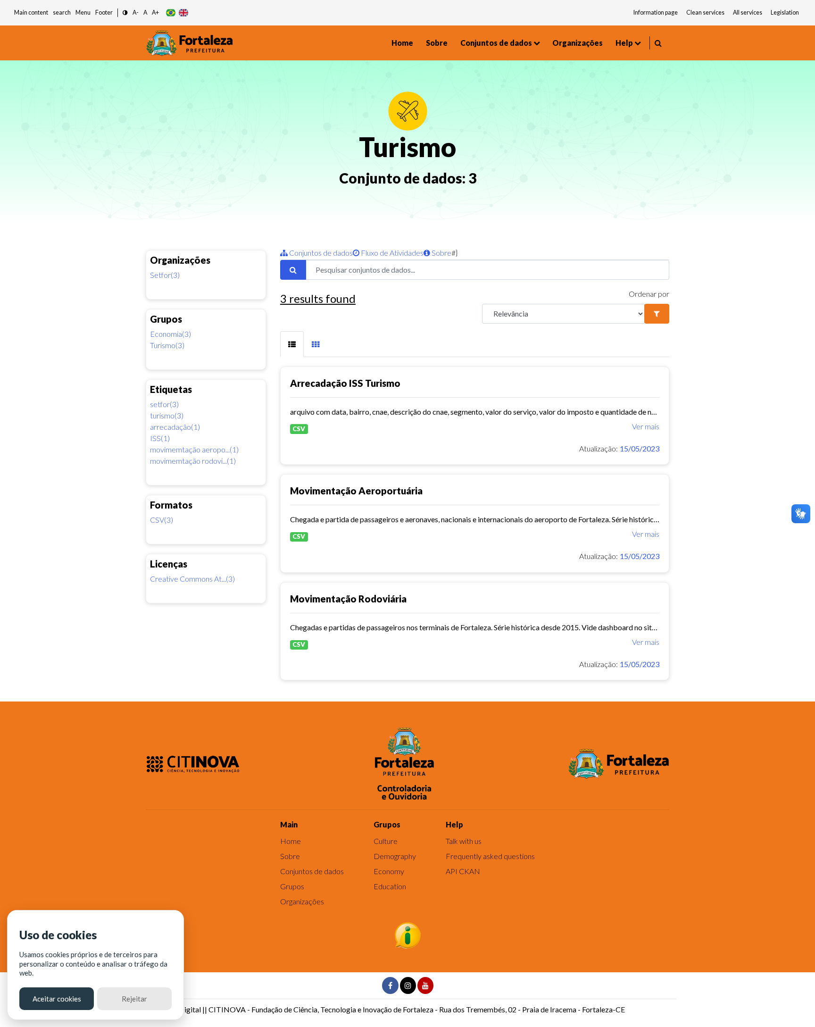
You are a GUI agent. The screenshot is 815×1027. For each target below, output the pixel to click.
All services (747, 12)
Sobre (437, 42)
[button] (125, 12)
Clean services (705, 12)
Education (390, 886)
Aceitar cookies (57, 998)
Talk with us (464, 840)
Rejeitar (134, 998)
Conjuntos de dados (496, 42)
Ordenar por (649, 293)
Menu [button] (83, 12)
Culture (386, 840)
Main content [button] (31, 12)
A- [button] (136, 12)
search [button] (62, 12)
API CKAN (463, 871)
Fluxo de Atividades (391, 252)
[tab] (292, 344)
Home (402, 42)
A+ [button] (155, 12)
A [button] (145, 12)
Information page (655, 12)
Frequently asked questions (490, 856)
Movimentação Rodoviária (348, 598)
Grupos (292, 886)
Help (624, 42)
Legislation (785, 12)
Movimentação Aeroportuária (356, 490)
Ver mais (645, 426)
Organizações (577, 42)
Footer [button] (104, 12)
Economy (389, 871)
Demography (395, 856)
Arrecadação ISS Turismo (345, 383)
